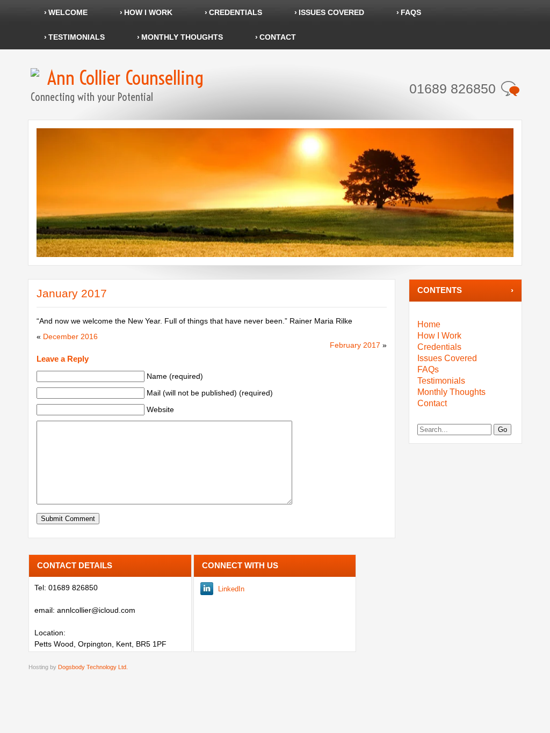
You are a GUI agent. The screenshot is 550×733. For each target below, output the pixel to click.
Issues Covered (331, 12)
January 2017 (72, 293)
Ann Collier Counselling (125, 77)
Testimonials (76, 37)
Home (428, 324)
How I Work (148, 12)
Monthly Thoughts (182, 37)
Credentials (235, 12)
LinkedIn (231, 589)
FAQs (411, 12)
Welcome (68, 12)
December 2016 (70, 336)
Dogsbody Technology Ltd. (93, 667)
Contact (277, 37)
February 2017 (355, 345)
